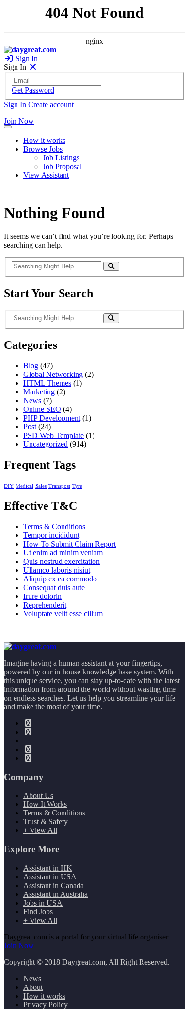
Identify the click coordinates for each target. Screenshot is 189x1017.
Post (29, 426)
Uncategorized (45, 444)
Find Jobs (38, 911)
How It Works (45, 804)
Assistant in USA (50, 877)
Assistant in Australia (55, 894)
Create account (51, 104)
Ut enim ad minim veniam (63, 552)
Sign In (26, 58)
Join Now (19, 121)
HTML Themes (47, 383)
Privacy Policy (45, 1005)
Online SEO (42, 409)
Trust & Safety (45, 821)
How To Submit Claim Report (69, 544)
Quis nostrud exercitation (61, 561)
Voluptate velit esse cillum (63, 614)
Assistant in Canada (53, 885)
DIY (9, 486)
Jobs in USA (43, 903)
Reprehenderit (44, 605)
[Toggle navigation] (8, 126)
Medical (24, 486)
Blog (30, 365)
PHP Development (51, 418)
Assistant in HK (47, 868)
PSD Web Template (53, 435)
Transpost (59, 486)
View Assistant (46, 175)
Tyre (77, 486)
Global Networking (53, 374)
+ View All (40, 830)
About (33, 987)
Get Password (33, 90)
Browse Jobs (43, 149)
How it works (44, 140)
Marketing (39, 392)
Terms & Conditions (54, 526)
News (32, 400)
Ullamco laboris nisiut (56, 570)
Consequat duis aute (54, 587)
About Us (38, 795)
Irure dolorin (42, 596)
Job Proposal (62, 166)
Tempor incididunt (51, 535)
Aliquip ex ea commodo (60, 579)
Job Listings (61, 158)
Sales (41, 486)
